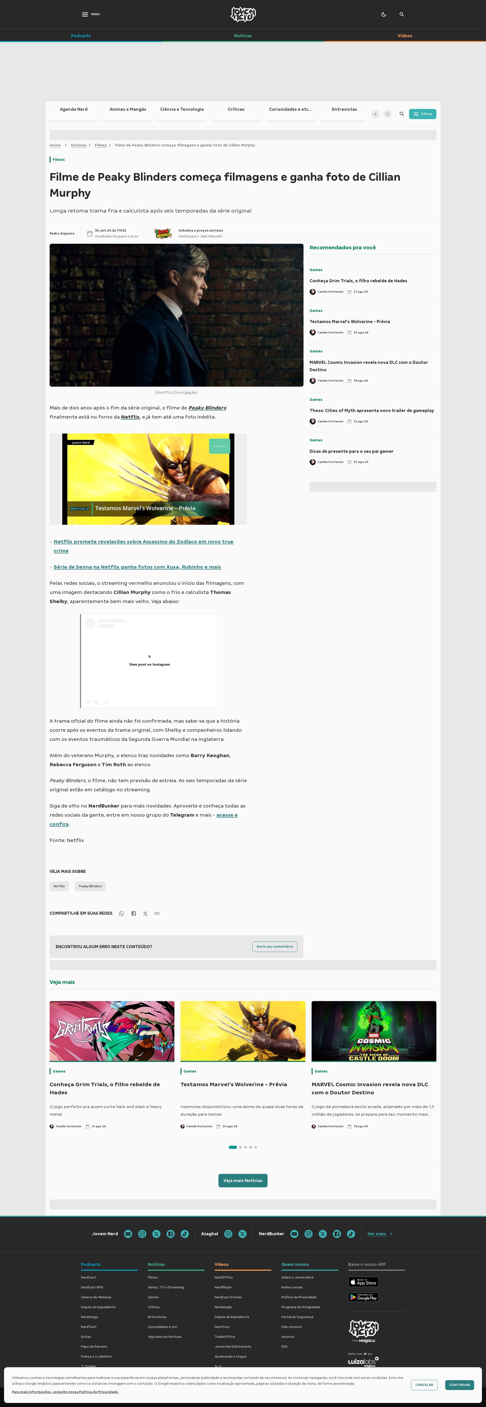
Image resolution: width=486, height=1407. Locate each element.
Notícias (79, 145)
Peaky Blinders (90, 886)
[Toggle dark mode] (384, 14)
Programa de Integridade (300, 1307)
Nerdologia (89, 1317)
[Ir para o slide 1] (233, 1147)
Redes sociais (292, 1287)
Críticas (154, 1307)
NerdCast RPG (92, 1287)
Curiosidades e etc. (163, 1327)
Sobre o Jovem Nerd (297, 1277)
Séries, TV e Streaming (166, 1287)
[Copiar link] (157, 913)
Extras (86, 1337)
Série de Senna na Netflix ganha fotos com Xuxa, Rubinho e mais (137, 567)
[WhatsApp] (121, 913)
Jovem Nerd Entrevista (233, 1346)
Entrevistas (157, 1317)
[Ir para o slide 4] (250, 1147)
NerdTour (222, 1327)
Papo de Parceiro (94, 1346)
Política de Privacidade (299, 1297)
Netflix (59, 886)
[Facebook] (134, 913)
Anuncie (287, 1337)
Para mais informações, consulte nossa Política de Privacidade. (65, 1392)
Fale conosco (291, 1327)
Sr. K (218, 1366)
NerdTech (88, 1327)
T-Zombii (88, 1366)
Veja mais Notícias (243, 1180)
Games (316, 270)
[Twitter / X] (145, 913)
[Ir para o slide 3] (245, 1147)
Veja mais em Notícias (164, 1337)
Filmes (101, 145)
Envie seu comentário (275, 946)
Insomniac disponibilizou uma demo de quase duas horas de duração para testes (241, 1110)
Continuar (459, 1385)
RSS (284, 1346)
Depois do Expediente (98, 1307)
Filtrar (426, 114)
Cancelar (424, 1385)
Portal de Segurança (297, 1317)
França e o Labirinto (96, 1356)
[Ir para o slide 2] (240, 1147)
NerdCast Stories (228, 1297)
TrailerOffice (225, 1337)
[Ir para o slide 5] (255, 1147)
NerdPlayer (223, 1287)
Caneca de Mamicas (96, 1297)
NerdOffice (224, 1277)
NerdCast (88, 1277)
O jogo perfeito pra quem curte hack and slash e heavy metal (106, 1110)
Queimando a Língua (230, 1356)
